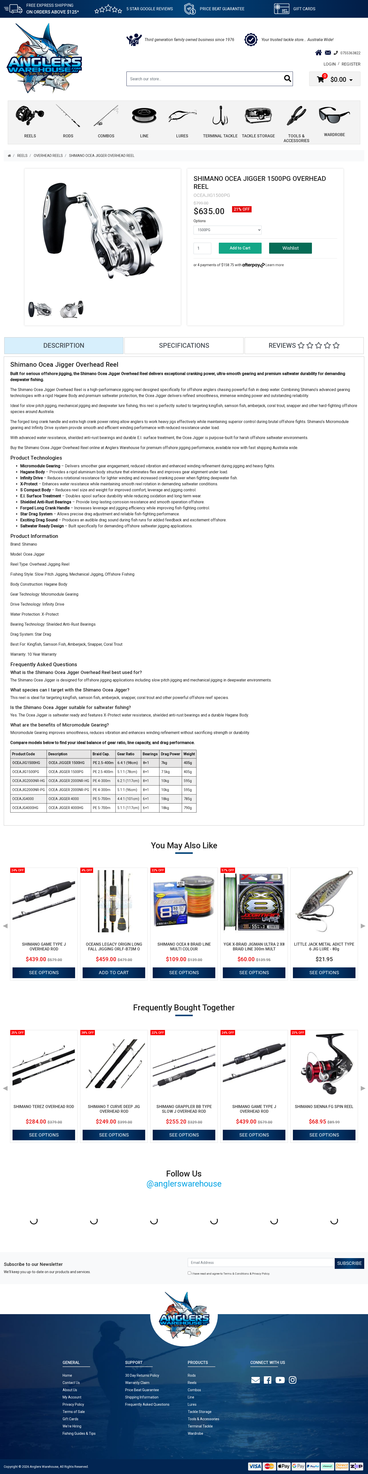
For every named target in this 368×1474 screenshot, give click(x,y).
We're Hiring (72, 1426)
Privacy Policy (260, 1273)
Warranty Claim (137, 1383)
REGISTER (351, 64)
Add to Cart (240, 248)
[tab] (64, 345)
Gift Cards (304, 9)
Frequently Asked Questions (147, 1404)
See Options (44, 972)
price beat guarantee (222, 9)
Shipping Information (141, 1397)
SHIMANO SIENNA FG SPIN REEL (324, 1106)
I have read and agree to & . (230, 1273)
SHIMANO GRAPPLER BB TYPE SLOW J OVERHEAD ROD (184, 1109)
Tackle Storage (200, 1412)
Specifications (184, 345)
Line (191, 1397)
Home (67, 1375)
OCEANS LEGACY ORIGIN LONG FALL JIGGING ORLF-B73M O (114, 946)
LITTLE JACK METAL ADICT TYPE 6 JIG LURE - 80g (324, 946)
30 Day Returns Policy (142, 1375)
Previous (5, 924)
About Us (70, 1390)
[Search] (288, 79)
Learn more (275, 265)
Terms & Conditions (236, 1273)
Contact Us (71, 1383)
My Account (72, 1397)
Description (63, 345)
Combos (194, 1390)
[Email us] (256, 1380)
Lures (192, 1404)
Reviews (283, 345)
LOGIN (330, 64)
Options (200, 221)
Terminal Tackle (200, 1426)
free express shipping (52, 9)
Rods (192, 1375)
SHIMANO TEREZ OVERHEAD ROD (44, 1106)
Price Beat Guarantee (142, 1390)
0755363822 (350, 53)
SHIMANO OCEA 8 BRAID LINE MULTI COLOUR (184, 946)
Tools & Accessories (203, 1419)
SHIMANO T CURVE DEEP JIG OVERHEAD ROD (114, 1109)
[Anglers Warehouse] (44, 58)
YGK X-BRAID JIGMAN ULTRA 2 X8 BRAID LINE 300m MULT (254, 946)
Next (362, 924)
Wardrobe (195, 1433)
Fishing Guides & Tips (79, 1433)
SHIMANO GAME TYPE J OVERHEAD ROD (44, 946)
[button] (290, 248)
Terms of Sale (74, 1412)
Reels (192, 1383)
